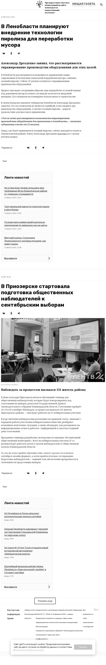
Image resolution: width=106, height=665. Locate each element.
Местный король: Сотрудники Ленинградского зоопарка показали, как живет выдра (25, 240)
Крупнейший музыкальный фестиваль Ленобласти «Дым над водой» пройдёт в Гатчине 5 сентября (25, 569)
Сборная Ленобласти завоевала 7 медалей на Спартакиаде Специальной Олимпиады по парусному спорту (26, 532)
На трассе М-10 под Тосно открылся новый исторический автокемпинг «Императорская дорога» (26, 550)
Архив (10, 618)
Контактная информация (13, 612)
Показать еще (45, 601)
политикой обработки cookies (29, 650)
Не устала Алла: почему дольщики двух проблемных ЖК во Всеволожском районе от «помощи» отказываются (25, 190)
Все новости (10, 258)
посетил (62, 133)
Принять (83, 647)
